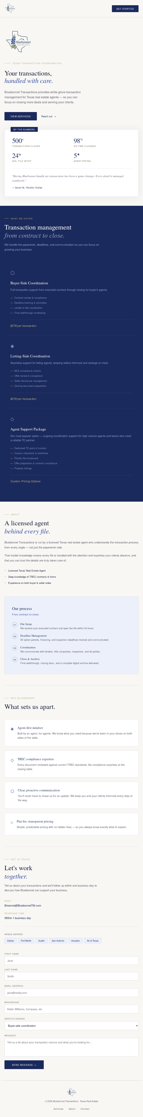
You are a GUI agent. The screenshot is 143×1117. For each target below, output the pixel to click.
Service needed (14, 1018)
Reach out (46, 116)
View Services (20, 116)
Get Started (125, 8)
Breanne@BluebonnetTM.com (22, 905)
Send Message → (24, 1064)
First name (11, 953)
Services (58, 1108)
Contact (85, 1108)
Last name (11, 969)
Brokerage (11, 1002)
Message (10, 1035)
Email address (13, 985)
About (72, 1108)
